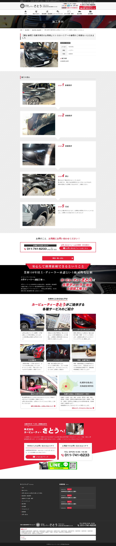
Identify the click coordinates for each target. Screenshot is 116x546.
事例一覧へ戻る (58, 258)
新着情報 (24, 511)
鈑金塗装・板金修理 (47, 13)
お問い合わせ (25, 514)
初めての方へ (36, 13)
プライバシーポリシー (91, 1)
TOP (25, 13)
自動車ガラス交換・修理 (27, 498)
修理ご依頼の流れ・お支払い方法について (42, 406)
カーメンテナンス (58, 13)
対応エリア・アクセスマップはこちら (82, 408)
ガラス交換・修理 (68, 13)
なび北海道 (23, 538)
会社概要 (90, 13)
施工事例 (79, 13)
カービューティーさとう (55, 544)
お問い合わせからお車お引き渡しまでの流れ (32, 493)
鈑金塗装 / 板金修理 (65, 43)
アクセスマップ (80, 1)
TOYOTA (71, 46)
